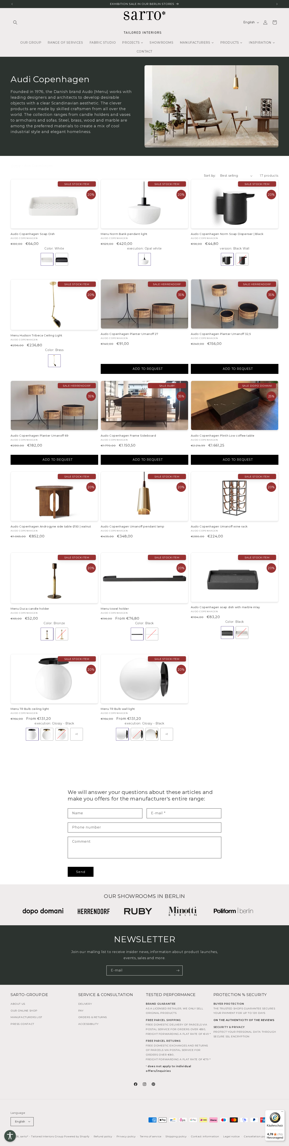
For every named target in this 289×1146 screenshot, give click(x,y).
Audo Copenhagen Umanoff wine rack (219, 526)
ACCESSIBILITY (88, 1023)
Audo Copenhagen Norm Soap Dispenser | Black (227, 234)
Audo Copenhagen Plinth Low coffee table (222, 435)
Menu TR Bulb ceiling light (30, 708)
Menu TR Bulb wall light (118, 708)
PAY (81, 1010)
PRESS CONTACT (22, 1023)
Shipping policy (176, 1136)
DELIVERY (85, 1003)
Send (80, 872)
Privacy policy (126, 1136)
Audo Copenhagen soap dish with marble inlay (225, 607)
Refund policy (103, 1136)
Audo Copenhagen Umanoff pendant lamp (132, 526)
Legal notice (231, 1136)
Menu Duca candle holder (30, 608)
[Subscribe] (177, 970)
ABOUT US (18, 1003)
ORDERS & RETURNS (92, 1017)
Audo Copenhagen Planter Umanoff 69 (39, 435)
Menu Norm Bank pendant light (124, 234)
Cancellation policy (257, 1136)
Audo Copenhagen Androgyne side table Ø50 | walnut (51, 526)
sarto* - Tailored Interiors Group (41, 1136)
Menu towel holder (115, 608)
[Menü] (282, 1112)
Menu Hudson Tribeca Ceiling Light (36, 335)
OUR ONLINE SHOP (24, 1010)
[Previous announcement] (12, 4)
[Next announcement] (277, 4)
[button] (15, 22)
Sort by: (210, 176)
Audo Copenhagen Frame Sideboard (128, 435)
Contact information (205, 1136)
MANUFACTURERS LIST (26, 1017)
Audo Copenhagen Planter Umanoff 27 (129, 334)
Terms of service (150, 1136)
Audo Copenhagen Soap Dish (33, 234)
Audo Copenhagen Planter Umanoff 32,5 (221, 334)
